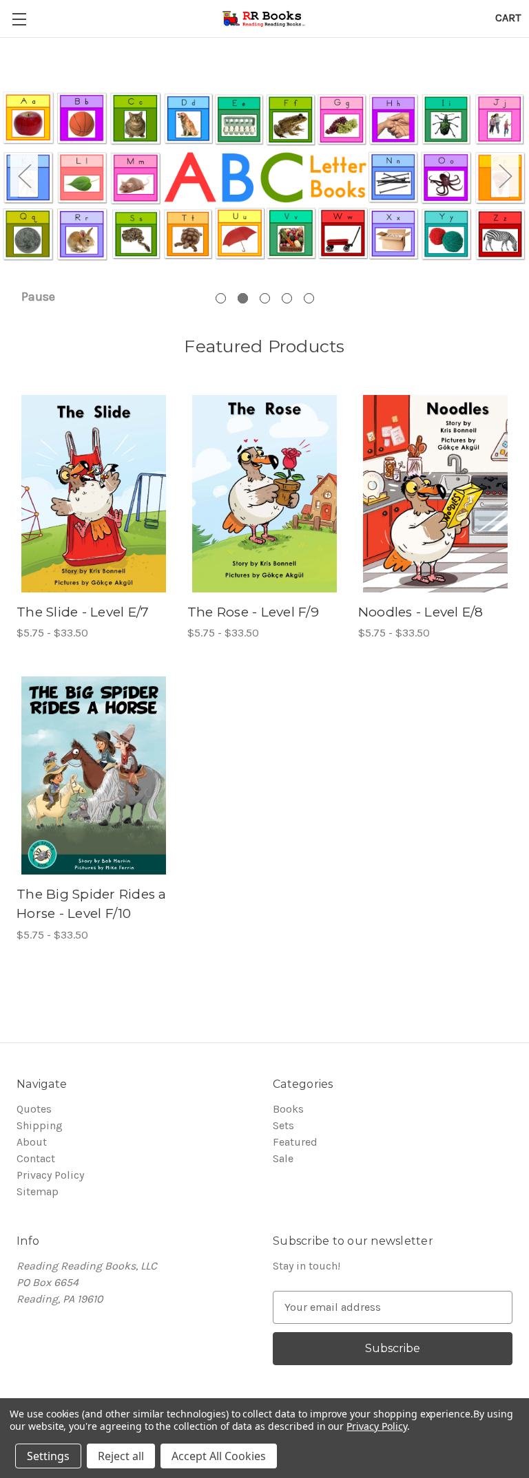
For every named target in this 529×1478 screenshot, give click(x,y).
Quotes (34, 1108)
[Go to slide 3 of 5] (265, 298)
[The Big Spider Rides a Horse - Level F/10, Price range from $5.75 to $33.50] (94, 775)
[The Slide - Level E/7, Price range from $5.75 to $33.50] (94, 493)
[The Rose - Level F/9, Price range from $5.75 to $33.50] (264, 493)
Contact (36, 1158)
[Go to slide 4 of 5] (287, 298)
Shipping (40, 1125)
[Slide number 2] (264, 175)
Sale (283, 1158)
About (32, 1141)
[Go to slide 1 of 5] (221, 298)
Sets (283, 1125)
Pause (38, 296)
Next (505, 176)
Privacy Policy (50, 1174)
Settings (48, 1456)
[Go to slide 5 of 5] (309, 298)
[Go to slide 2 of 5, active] (243, 298)
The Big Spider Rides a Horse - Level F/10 (92, 904)
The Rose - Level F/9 (253, 612)
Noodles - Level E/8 (421, 612)
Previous (24, 176)
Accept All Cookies (219, 1456)
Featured (295, 1141)
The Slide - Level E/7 (83, 612)
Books (288, 1108)
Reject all (121, 1456)
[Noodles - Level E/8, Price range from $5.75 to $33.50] (435, 493)
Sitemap (38, 1191)
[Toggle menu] (19, 19)
